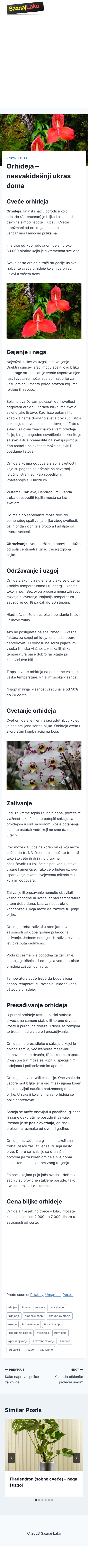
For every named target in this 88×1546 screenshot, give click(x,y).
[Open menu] (79, 8)
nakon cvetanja (60, 1315)
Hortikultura (17, 158)
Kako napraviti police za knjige (22, 1376)
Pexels (68, 1295)
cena (26, 1307)
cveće (40, 1307)
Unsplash (53, 1295)
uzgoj (30, 1349)
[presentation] (44, 1445)
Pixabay (36, 1295)
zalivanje (46, 1349)
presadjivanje (18, 1341)
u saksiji (14, 1349)
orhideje (60, 1332)
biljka (12, 1307)
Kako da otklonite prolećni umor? (68, 1376)
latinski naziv (34, 1315)
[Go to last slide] (11, 1458)
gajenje (14, 1315)
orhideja (43, 1332)
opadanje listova (20, 1332)
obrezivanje (30, 1324)
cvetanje (57, 1307)
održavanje (52, 1324)
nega (12, 1324)
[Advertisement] (44, 62)
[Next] (76, 1458)
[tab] (36, 1500)
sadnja (65, 1341)
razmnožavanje (44, 1341)
